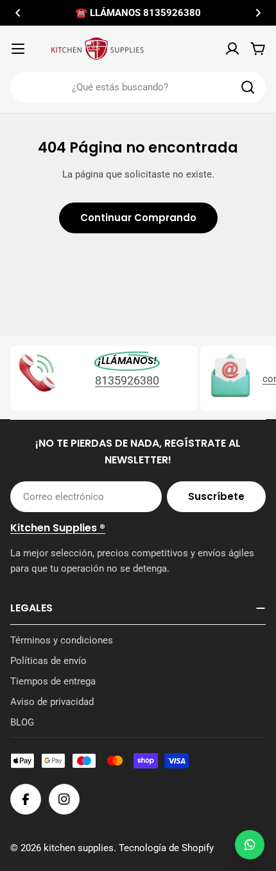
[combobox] (138, 87)
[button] (18, 13)
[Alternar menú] (18, 48)
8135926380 (127, 380)
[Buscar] (247, 87)
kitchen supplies (79, 848)
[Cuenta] (232, 48)
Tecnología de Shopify (166, 848)
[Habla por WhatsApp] (249, 844)
